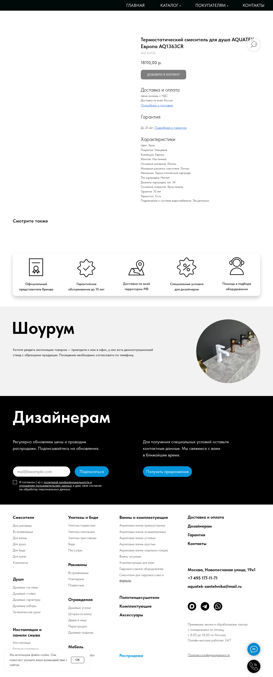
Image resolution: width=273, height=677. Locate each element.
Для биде (19, 550)
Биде (71, 544)
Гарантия (196, 534)
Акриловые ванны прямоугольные (142, 525)
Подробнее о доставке (157, 105)
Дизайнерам (200, 526)
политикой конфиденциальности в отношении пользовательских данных (55, 484)
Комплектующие (135, 606)
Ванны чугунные (130, 556)
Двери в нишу (77, 620)
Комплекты (20, 563)
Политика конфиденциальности (209, 655)
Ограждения (80, 599)
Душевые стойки (24, 593)
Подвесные (76, 585)
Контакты (253, 5)
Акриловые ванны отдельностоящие (143, 550)
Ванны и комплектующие (143, 517)
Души (18, 579)
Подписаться (92, 471)
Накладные (76, 579)
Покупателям (210, 5)
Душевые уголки (79, 608)
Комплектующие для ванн (136, 563)
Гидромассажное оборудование (141, 569)
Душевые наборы (24, 606)
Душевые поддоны (80, 632)
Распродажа (131, 655)
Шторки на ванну (80, 614)
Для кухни (19, 556)
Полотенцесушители (139, 597)
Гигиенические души (26, 612)
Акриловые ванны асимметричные (142, 532)
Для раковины (22, 526)
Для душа (19, 544)
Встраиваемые (78, 573)
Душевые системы (25, 587)
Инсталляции (21, 643)
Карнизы (125, 581)
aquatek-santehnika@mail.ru (215, 586)
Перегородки (77, 626)
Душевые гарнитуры (26, 600)
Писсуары (75, 550)
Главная (135, 5)
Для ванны (20, 538)
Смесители (23, 517)
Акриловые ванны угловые (137, 538)
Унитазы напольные (81, 532)
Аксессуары (131, 614)
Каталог (169, 5)
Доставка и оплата (206, 517)
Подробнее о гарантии (170, 128)
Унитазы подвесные (81, 525)
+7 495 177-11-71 (203, 578)
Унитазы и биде (83, 517)
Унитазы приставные (82, 538)
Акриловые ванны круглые (137, 544)
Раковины (77, 564)
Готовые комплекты (26, 649)
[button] (167, 471)
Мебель (75, 646)
